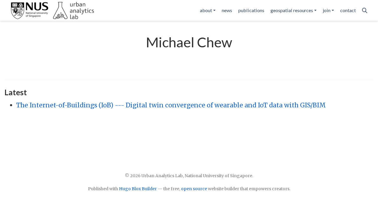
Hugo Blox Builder (138, 188)
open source (194, 188)
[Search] (364, 10)
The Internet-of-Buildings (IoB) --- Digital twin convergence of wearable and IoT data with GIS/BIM (171, 105)
